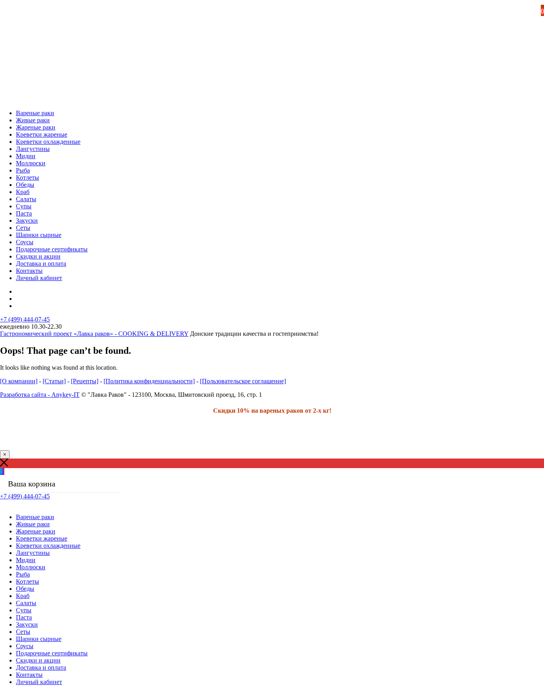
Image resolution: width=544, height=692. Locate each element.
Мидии (25, 156)
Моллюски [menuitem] (30, 567)
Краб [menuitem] (22, 595)
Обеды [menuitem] (25, 588)
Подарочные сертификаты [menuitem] (52, 653)
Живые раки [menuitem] (33, 524)
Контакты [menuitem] (29, 674)
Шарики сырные (38, 234)
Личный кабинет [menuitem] (39, 681)
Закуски (27, 220)
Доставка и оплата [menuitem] (41, 667)
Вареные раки (35, 113)
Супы (23, 206)
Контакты (29, 270)
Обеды (25, 184)
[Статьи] (54, 381)
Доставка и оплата (41, 263)
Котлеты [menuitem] (27, 581)
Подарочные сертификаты (52, 249)
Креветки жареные (41, 134)
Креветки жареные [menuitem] (41, 538)
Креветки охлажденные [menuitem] (48, 545)
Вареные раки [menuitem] (35, 517)
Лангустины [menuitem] (33, 552)
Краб (22, 191)
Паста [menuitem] (24, 617)
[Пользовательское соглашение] (243, 381)
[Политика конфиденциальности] (149, 381)
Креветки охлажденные (48, 141)
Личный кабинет (39, 277)
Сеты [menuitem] (23, 631)
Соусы (24, 242)
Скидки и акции (38, 256)
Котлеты (27, 177)
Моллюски (30, 163)
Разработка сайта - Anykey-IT (40, 394)
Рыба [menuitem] (23, 574)
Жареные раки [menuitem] (35, 531)
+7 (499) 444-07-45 (25, 319)
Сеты (23, 227)
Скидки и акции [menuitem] (38, 660)
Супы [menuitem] (23, 610)
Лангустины (33, 148)
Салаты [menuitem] (26, 603)
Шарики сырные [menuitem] (38, 638)
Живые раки (33, 120)
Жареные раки (35, 127)
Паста (24, 213)
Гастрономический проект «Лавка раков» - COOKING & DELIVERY (94, 333)
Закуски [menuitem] (27, 624)
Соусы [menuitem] (24, 646)
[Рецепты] (84, 381)
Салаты (26, 199)
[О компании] (18, 381)
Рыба (23, 170)
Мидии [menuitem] (25, 560)
